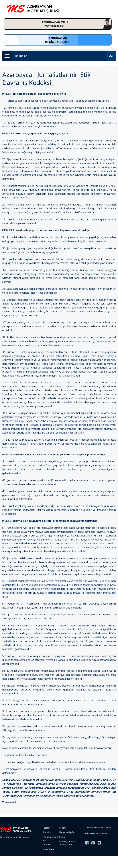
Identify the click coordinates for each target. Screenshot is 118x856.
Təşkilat (46, 827)
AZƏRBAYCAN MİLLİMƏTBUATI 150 (54, 24)
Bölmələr (21, 56)
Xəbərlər (63, 827)
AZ (111, 56)
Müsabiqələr (49, 849)
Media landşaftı (66, 832)
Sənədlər (47, 832)
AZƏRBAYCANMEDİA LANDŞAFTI (57, 40)
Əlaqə (62, 836)
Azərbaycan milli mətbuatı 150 (67, 843)
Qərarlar (47, 844)
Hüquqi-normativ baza (51, 838)
